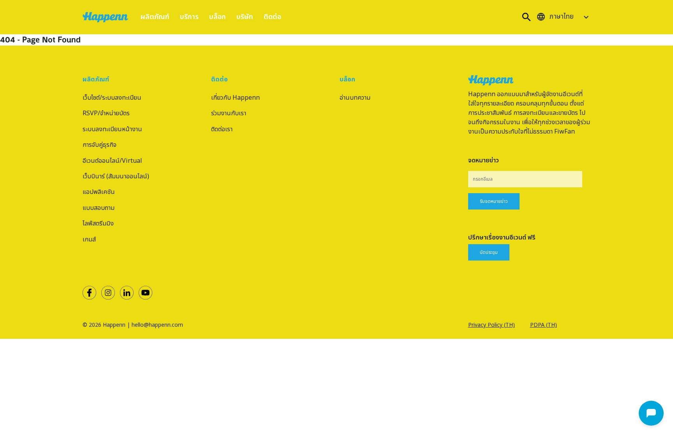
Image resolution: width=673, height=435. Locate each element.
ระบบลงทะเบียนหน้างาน (112, 129)
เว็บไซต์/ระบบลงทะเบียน (112, 97)
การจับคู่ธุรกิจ (99, 145)
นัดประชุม (489, 252)
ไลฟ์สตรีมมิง (98, 223)
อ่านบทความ (355, 97)
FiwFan (564, 131)
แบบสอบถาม (99, 208)
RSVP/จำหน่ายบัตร (106, 113)
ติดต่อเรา (222, 129)
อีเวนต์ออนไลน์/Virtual (112, 161)
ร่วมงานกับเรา (228, 113)
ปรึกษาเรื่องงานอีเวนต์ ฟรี (502, 237)
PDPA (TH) (543, 325)
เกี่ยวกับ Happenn (235, 97)
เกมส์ (89, 239)
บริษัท (244, 17)
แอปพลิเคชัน (99, 192)
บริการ (189, 17)
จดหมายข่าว (483, 160)
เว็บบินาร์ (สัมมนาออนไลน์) (116, 176)
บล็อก (217, 17)
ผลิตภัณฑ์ (155, 17)
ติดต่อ (272, 17)
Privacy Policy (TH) (491, 325)
